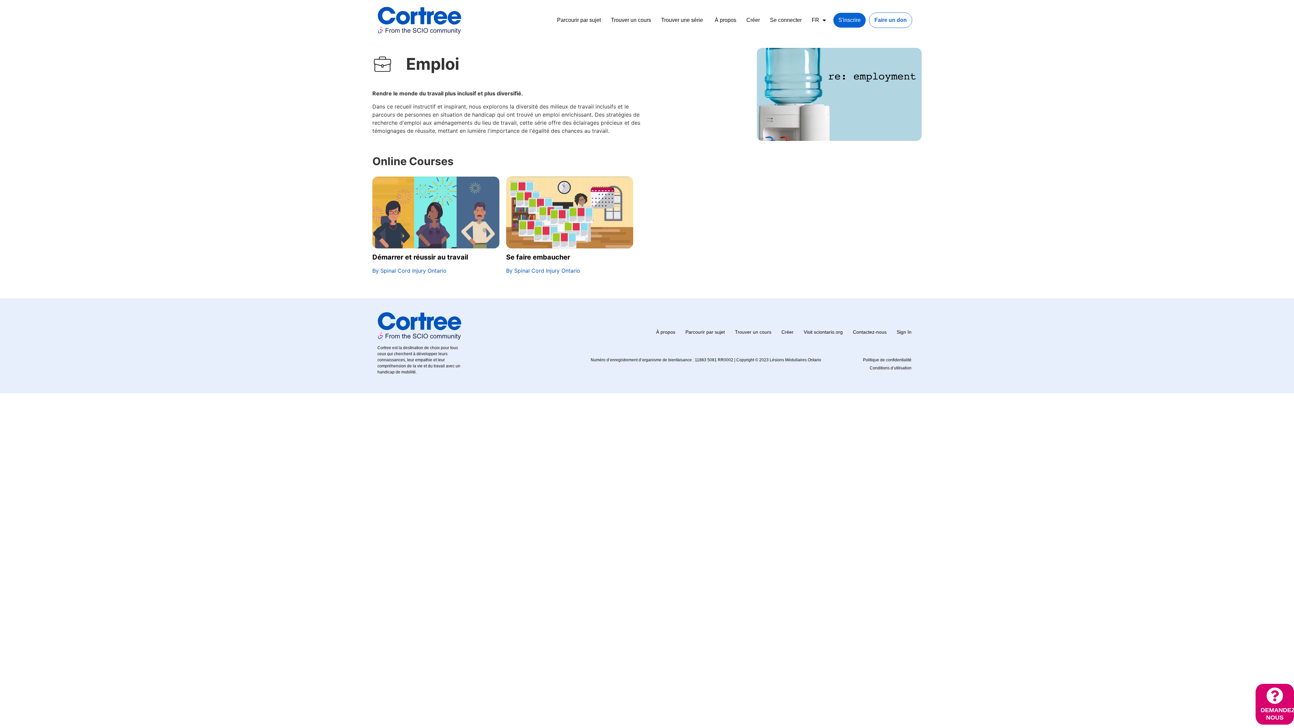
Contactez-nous (870, 332)
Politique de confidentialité (887, 360)
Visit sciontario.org (823, 332)
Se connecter (786, 20)
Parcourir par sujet (579, 20)
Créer (753, 20)
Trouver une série (682, 20)
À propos (725, 20)
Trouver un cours (631, 20)
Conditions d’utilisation (891, 368)
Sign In (904, 332)
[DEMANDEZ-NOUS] (1274, 695)
